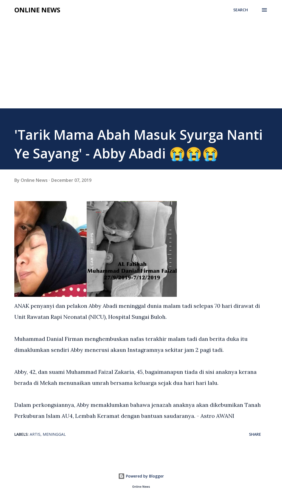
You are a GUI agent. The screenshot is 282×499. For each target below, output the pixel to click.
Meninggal (54, 434)
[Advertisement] (141, 67)
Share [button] (255, 434)
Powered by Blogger (144, 476)
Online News (37, 9)
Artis (35, 434)
